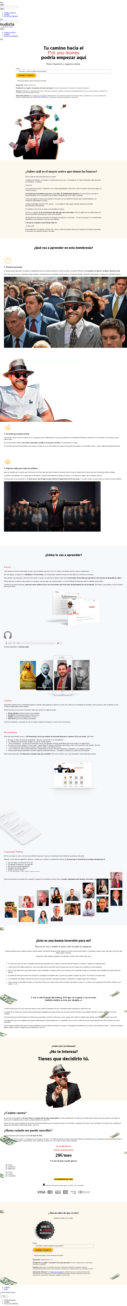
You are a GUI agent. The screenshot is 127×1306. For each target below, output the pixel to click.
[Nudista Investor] (7, 27)
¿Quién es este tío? (10, 13)
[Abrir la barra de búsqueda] (1, 3)
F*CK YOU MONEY (11, 16)
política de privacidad (39, 95)
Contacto (7, 1287)
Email (18, 68)
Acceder (6, 14)
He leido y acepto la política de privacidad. (33, 71)
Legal (6, 1289)
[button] (1, 1294)
